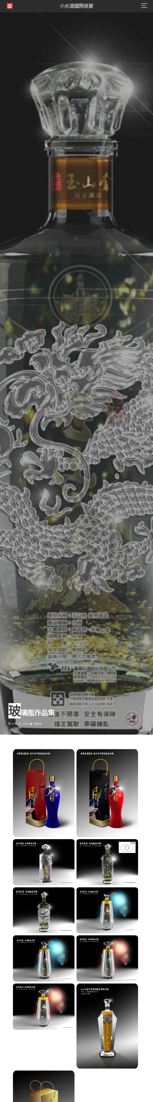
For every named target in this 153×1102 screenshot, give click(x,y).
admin (37, 723)
